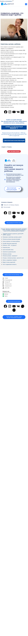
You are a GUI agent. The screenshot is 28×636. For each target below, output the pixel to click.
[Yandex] (14, 216)
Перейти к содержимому (6, 1)
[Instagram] (9, 112)
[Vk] (18, 112)
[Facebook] (5, 112)
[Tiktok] (22, 112)
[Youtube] (14, 112)
